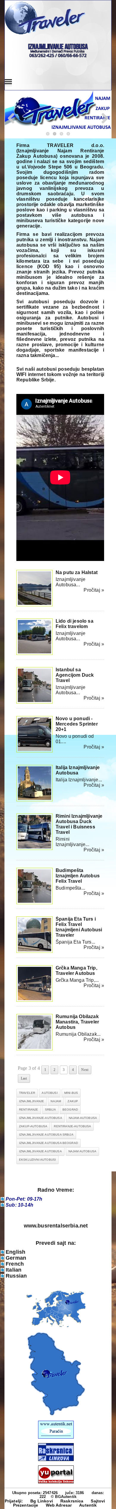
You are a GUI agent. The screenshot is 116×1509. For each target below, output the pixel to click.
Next (84, 1070)
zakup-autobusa (33, 1126)
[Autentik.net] (56, 1437)
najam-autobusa (83, 1118)
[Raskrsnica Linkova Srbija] (56, 1459)
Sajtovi (98, 1501)
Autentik (88, 1505)
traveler (27, 1092)
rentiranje (28, 1109)
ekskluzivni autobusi (37, 1159)
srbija (50, 1109)
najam (56, 1101)
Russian (16, 1276)
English (15, 1252)
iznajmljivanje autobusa (40, 1151)
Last (24, 1078)
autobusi (49, 1092)
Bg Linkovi (41, 1501)
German (16, 1258)
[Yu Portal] (56, 1474)
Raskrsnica (72, 1501)
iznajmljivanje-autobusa (40, 1118)
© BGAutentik (63, 1496)
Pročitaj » (94, 590)
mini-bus (71, 1092)
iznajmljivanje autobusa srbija (46, 1134)
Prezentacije (25, 1505)
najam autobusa (82, 1151)
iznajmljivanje (31, 1101)
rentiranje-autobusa (72, 1126)
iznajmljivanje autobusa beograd (48, 1143)
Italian (13, 1270)
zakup (73, 1101)
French (15, 1264)
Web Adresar (59, 1505)
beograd (70, 1109)
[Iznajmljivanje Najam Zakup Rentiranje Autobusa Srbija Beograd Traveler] (55, 18)
